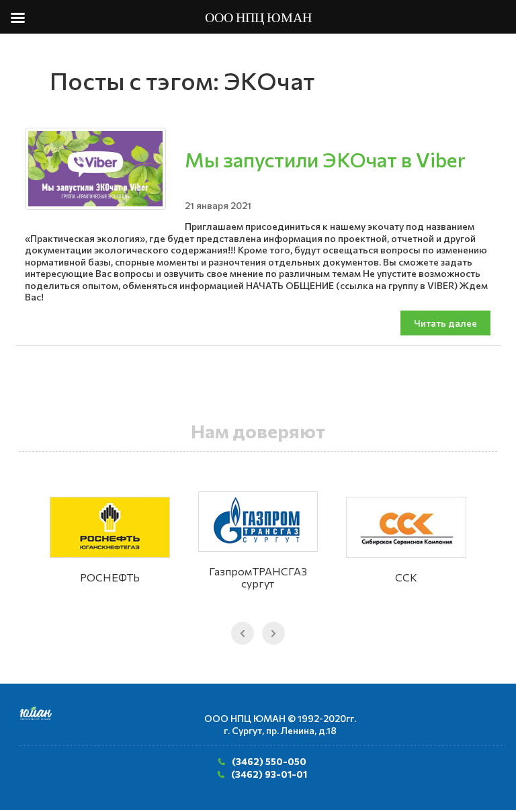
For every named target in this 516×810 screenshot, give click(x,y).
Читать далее (445, 323)
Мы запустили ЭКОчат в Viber (325, 159)
